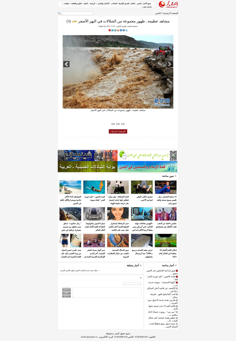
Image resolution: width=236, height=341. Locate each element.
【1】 (122, 124)
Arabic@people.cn (89, 337)
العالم (133, 3)
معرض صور (147, 7)
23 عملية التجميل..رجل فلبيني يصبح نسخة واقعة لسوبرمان (167, 200)
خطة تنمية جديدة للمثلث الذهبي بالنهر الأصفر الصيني (79, 270)
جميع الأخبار (147, 3)
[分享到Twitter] (127, 30)
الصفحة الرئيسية (170, 13)
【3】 (113, 124)
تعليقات (66, 3)
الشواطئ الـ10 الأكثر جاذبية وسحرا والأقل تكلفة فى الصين (70, 200)
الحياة (86, 3)
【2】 (118, 124)
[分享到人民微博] (110, 30)
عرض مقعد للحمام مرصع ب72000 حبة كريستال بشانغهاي (142, 253)
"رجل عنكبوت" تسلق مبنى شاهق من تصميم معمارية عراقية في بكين (71, 226)
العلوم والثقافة (76, 3)
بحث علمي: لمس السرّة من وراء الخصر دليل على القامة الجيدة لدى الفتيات (71, 253)
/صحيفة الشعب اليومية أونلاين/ (127, 26)
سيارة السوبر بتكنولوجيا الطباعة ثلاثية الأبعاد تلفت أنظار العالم (95, 226)
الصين (138, 3)
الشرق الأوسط (124, 3)
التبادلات (114, 3)
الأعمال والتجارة (103, 3)
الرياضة (93, 3)
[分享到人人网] (121, 30)
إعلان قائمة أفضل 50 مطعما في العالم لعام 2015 (168, 253)
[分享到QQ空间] (115, 30)
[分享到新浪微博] (118, 30)
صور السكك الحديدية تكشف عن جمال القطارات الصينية (118, 253)
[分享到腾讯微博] (112, 30)
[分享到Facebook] (124, 30)
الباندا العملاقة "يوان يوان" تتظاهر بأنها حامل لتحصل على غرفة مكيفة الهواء (118, 200)
